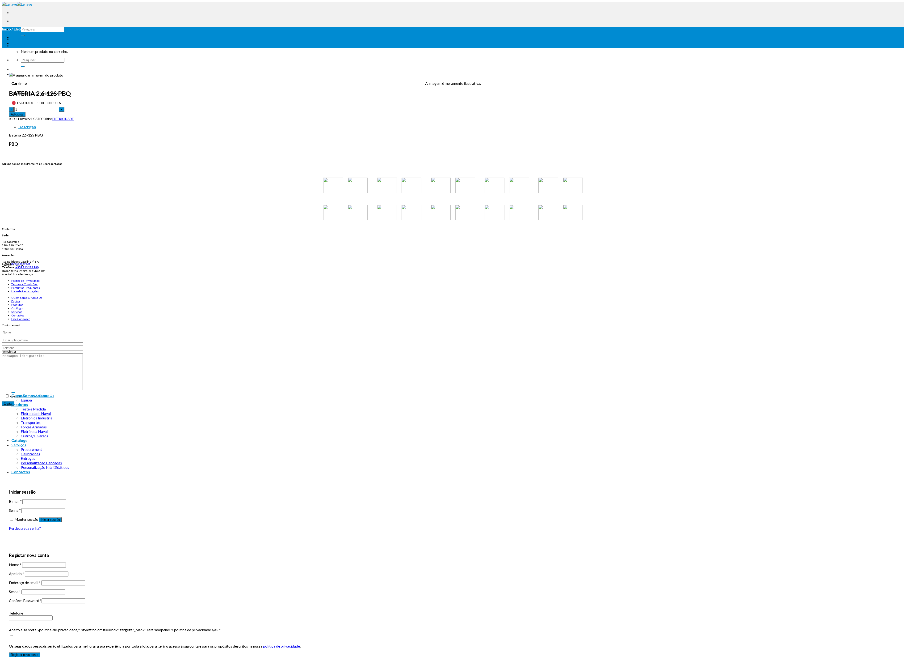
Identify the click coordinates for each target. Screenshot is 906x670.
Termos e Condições (24, 284)
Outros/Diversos (34, 436)
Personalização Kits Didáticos (45, 467)
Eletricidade (23, 29)
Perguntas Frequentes (25, 288)
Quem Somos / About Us (26, 297)
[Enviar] (23, 35)
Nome (15, 564)
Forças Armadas (34, 427)
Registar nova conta (24, 655)
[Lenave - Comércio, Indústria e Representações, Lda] (17, 4)
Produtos (17, 305)
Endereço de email (25, 582)
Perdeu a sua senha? (25, 528)
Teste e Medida (33, 409)
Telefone (16, 613)
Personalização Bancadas (41, 463)
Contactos (17, 315)
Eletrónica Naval (34, 431)
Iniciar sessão (50, 519)
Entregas (28, 458)
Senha (15, 510)
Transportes (31, 422)
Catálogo (16, 308)
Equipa (15, 301)
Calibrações (30, 454)
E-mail (15, 501)
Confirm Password (25, 600)
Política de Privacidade (25, 280)
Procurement (31, 449)
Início (6, 29)
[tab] (457, 126)
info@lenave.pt (20, 263)
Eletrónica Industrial (37, 418)
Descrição (27, 126)
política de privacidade (34, 396)
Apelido (16, 573)
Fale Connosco (20, 319)
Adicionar (17, 114)
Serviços (16, 312)
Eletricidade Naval (36, 413)
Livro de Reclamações (25, 291)
